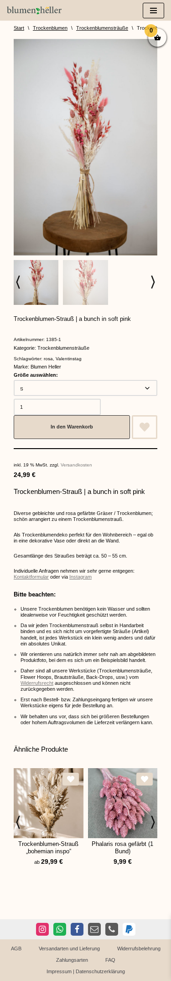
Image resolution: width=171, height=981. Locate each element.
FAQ (110, 960)
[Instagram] (42, 929)
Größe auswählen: (36, 375)
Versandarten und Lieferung (69, 948)
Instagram (80, 577)
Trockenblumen (50, 28)
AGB (16, 948)
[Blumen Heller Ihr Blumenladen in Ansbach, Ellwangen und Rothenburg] (34, 10)
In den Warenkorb (72, 426)
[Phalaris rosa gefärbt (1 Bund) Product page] (122, 803)
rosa (48, 358)
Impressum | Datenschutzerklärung (86, 971)
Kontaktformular (31, 577)
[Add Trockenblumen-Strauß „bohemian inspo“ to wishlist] (70, 779)
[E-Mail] (94, 929)
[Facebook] (77, 929)
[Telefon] (111, 929)
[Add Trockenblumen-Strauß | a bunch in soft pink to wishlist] (144, 427)
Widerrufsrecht (37, 683)
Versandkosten (76, 464)
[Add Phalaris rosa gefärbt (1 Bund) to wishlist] (144, 779)
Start (19, 28)
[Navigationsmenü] (153, 10)
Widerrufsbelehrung (139, 948)
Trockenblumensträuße (102, 28)
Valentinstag (69, 358)
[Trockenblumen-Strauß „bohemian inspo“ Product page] (48, 803)
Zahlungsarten (72, 960)
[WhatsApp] (59, 929)
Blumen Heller (46, 366)
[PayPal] (129, 929)
